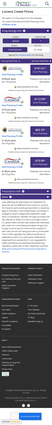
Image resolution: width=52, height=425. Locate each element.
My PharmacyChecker (10, 305)
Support (5, 317)
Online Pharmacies (35, 275)
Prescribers (6, 309)
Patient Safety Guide (10, 351)
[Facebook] (23, 406)
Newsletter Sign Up (35, 321)
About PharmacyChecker (11, 347)
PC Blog (31, 317)
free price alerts (25, 55)
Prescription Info (11, 191)
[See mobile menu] (4, 3)
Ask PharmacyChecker (36, 313)
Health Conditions (9, 313)
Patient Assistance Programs (9, 286)
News (5, 197)
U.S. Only (37, 49)
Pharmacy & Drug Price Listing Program (11, 363)
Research (5, 355)
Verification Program (36, 283)
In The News (33, 305)
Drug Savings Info (12, 30)
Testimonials (7, 358)
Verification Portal (35, 279)
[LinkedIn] (28, 406)
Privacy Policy (7, 369)
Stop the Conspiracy (10, 321)
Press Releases (34, 309)
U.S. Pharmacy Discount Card (11, 280)
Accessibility (6, 325)
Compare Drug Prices (10, 275)
